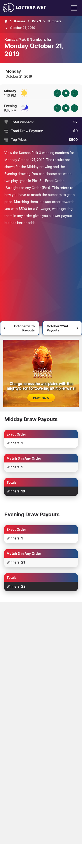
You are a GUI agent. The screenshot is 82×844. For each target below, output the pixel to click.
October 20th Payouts (24, 328)
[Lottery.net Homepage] (6, 21)
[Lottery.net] (24, 11)
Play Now (41, 397)
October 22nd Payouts (57, 328)
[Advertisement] (41, 269)
